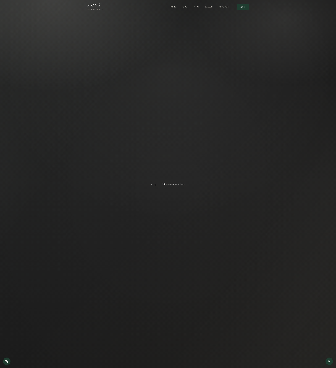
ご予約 (243, 7)
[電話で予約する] (6, 361)
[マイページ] (329, 361)
